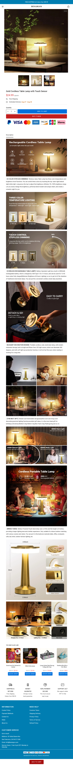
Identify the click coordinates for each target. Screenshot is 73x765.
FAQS (3, 720)
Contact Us (5, 717)
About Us (4, 723)
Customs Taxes (34, 710)
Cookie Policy (6, 710)
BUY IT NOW (36, 116)
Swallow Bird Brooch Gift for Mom (64, 666)
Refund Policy (34, 723)
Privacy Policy (34, 717)
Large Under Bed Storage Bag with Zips (47, 666)
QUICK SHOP (13, 674)
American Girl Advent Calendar (13, 666)
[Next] (65, 39)
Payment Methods (7, 713)
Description (9, 135)
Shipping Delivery (35, 713)
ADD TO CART (42, 111)
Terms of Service (35, 720)
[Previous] (7, 39)
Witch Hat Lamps (30, 666)
